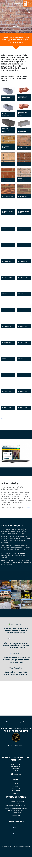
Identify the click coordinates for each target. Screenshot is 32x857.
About (16, 786)
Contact (16, 793)
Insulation (16, 815)
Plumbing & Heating (16, 810)
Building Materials (16, 801)
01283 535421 (18, 4)
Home (16, 784)
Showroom (16, 791)
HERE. (28, 508)
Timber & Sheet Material (16, 806)
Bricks (16, 803)
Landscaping (16, 813)
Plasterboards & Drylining (16, 808)
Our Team (16, 788)
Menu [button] (27, 12)
